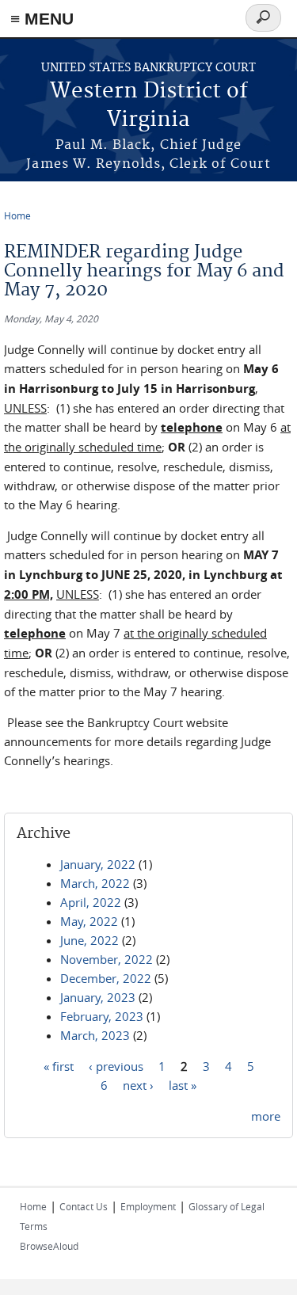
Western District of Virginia (149, 105)
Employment (148, 1206)
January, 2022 (97, 864)
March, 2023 (95, 1035)
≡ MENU (42, 19)
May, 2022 (89, 921)
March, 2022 (95, 883)
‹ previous (116, 1066)
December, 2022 (105, 978)
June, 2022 (89, 940)
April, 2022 (90, 902)
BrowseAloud (49, 1246)
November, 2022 (106, 959)
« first (59, 1066)
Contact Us (83, 1206)
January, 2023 (97, 997)
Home (17, 215)
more (265, 1116)
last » (182, 1085)
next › (138, 1085)
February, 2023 (101, 1016)
